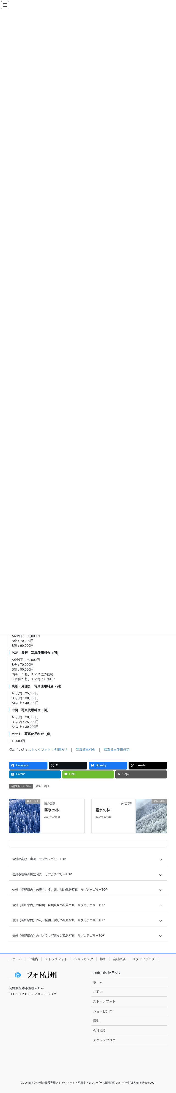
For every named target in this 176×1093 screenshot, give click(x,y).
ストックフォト (56, 959)
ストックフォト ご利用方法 (48, 749)
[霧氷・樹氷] (24, 816)
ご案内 (33, 959)
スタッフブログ (143, 959)
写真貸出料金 (85, 749)
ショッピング (83, 959)
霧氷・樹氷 (43, 786)
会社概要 (119, 959)
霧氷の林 (51, 810)
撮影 (103, 959)
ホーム (17, 959)
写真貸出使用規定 (116, 749)
